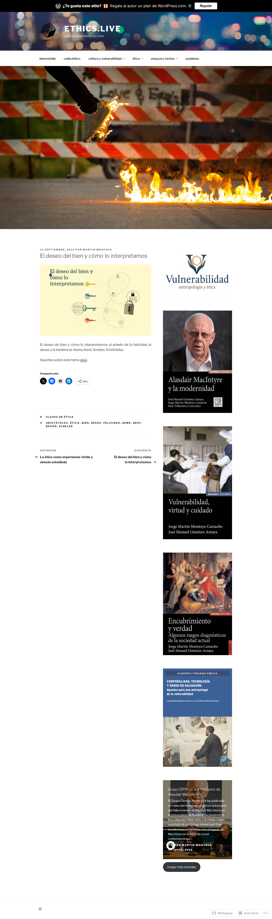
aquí (83, 360)
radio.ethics (72, 58)
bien (85, 422)
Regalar (206, 6)
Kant (137, 422)
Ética (75, 422)
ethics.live (92, 28)
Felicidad (111, 422)
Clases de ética (60, 416)
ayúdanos (192, 58)
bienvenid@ (48, 58)
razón (51, 426)
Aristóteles (57, 422)
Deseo (96, 422)
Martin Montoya (97, 249)
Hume (126, 422)
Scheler (66, 426)
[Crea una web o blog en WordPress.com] (40, 909)
